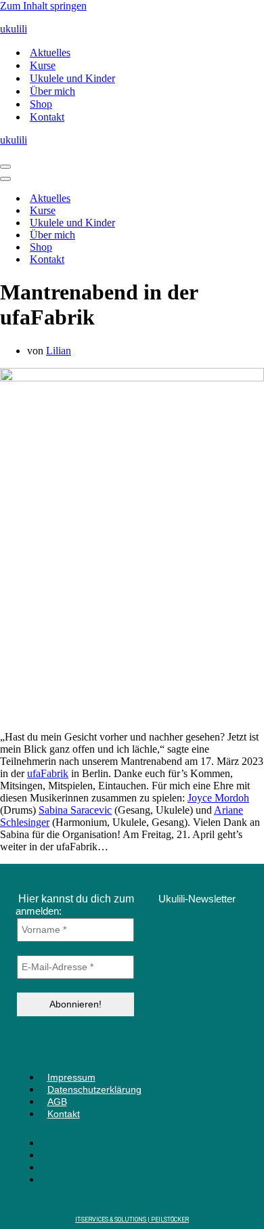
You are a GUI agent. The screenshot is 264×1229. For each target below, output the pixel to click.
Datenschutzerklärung (94, 1089)
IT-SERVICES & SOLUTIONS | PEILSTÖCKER (132, 1219)
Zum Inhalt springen (43, 6)
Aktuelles (50, 52)
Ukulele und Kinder (72, 78)
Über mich (52, 91)
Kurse (43, 65)
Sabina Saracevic (75, 810)
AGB (57, 1101)
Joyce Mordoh (218, 798)
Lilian (58, 350)
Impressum (71, 1077)
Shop (41, 104)
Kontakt (47, 117)
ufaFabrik (47, 773)
